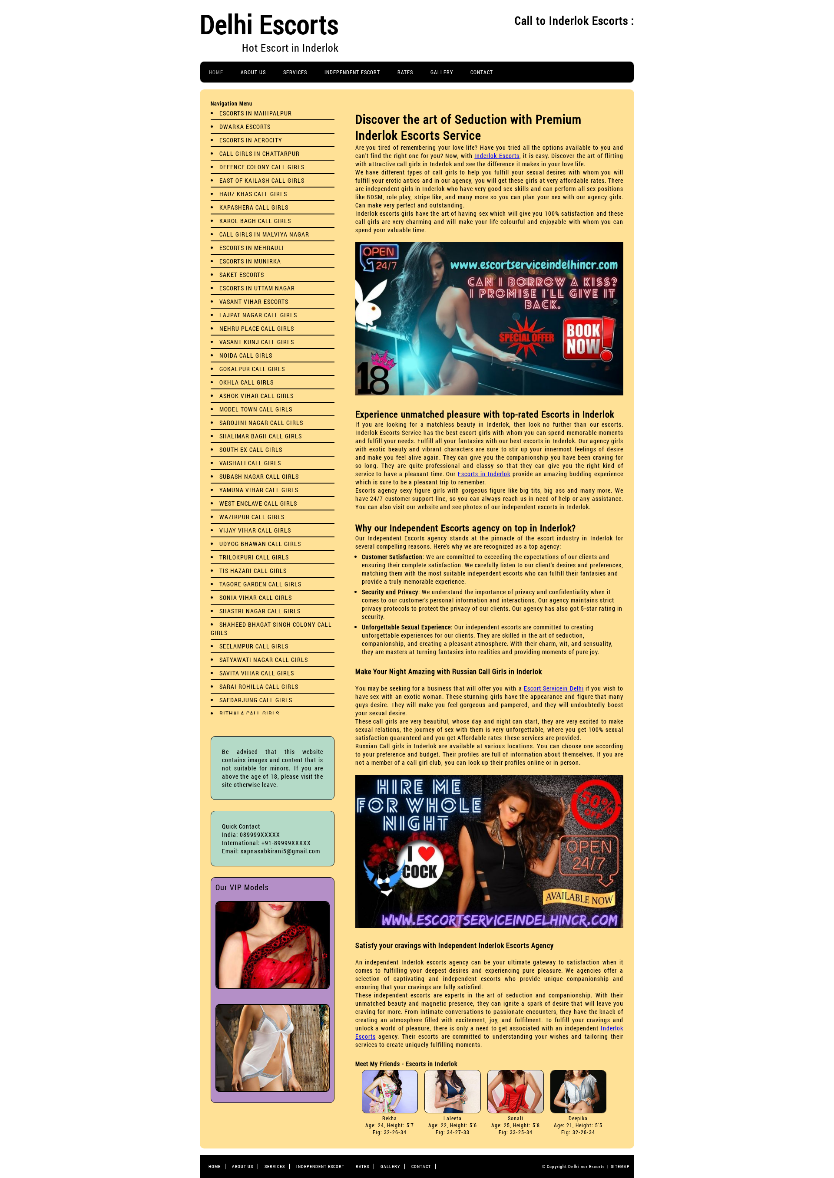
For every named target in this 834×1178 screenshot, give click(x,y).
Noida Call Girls (245, 355)
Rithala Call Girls (249, 713)
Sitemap (620, 1166)
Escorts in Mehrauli (251, 247)
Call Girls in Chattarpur (259, 153)
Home (216, 72)
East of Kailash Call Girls (261, 180)
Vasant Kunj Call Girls (256, 342)
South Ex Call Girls (250, 449)
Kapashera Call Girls (253, 207)
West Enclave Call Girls (258, 503)
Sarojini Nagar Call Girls (261, 422)
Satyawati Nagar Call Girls (263, 659)
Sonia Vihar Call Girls (255, 597)
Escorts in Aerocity (250, 140)
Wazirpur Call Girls (252, 517)
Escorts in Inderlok (484, 474)
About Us (253, 72)
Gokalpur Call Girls (252, 369)
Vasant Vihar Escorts (253, 301)
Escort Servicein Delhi (554, 688)
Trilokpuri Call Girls (254, 557)
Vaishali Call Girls (250, 463)
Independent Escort (352, 72)
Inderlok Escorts (496, 155)
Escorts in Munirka (250, 261)
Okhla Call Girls (246, 382)
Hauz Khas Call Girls (253, 194)
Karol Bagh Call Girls (255, 221)
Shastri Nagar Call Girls (260, 611)
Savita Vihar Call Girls (256, 673)
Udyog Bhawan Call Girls (260, 544)
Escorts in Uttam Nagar (257, 288)
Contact (481, 72)
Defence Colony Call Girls (261, 167)
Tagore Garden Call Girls (260, 584)
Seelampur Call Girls (253, 646)
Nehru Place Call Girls (256, 328)
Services (295, 72)
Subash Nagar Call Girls (259, 476)
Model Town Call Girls (255, 409)
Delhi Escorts (269, 24)
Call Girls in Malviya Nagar (264, 234)
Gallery (441, 72)
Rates (405, 72)
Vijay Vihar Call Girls (255, 530)
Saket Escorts (241, 274)
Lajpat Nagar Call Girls (258, 315)
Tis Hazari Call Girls (253, 570)
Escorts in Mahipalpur (255, 113)
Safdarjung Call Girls (255, 700)
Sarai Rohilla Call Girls (258, 686)
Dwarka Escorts (245, 126)
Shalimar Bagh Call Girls (260, 436)
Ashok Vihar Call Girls (256, 396)
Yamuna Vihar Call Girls (258, 490)
